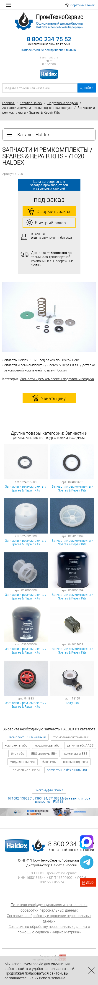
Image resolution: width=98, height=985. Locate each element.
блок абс (17, 753)
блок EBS (49, 761)
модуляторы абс (47, 745)
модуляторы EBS (22, 761)
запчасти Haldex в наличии (67, 770)
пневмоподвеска (75, 761)
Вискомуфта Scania (49, 790)
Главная (8, 103)
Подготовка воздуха (62, 103)
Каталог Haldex (31, 103)
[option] (49, 317)
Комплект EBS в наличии (27, 737)
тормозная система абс (71, 737)
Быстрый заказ (50, 223)
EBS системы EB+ (44, 753)
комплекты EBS (75, 753)
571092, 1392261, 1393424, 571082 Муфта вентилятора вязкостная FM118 (49, 800)
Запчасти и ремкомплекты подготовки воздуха (37, 107)
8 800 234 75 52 (49, 39)
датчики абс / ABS (80, 745)
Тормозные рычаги (25, 770)
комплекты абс (16, 745)
